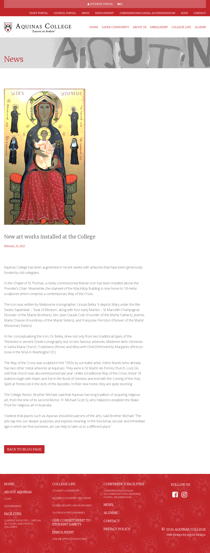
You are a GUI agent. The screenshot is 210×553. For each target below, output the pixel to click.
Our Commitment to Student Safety (71, 522)
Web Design (175, 535)
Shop (184, 13)
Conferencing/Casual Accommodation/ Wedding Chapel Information (122, 494)
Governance (13, 506)
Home (93, 27)
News (85, 13)
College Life (181, 27)
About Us (140, 27)
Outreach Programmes (68, 512)
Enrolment (159, 27)
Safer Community (115, 27)
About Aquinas (18, 492)
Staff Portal (38, 13)
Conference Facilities (124, 484)
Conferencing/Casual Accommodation (147, 13)
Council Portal (65, 13)
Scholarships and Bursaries (72, 505)
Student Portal (101, 4)
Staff (7, 499)
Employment (104, 13)
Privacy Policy (117, 529)
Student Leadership (66, 490)
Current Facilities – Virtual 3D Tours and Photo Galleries (22, 523)
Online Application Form (69, 539)
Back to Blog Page (24, 449)
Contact (200, 13)
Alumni (200, 27)
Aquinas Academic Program (71, 498)
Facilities (12, 514)
